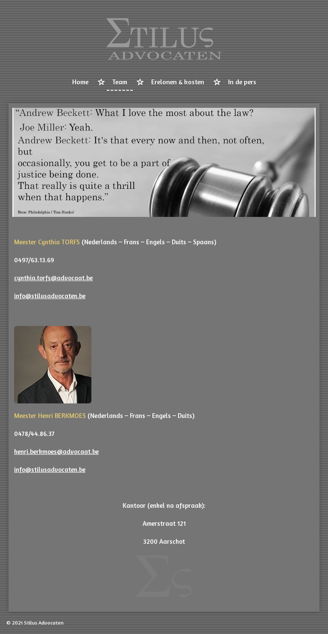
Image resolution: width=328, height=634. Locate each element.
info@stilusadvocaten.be (49, 296)
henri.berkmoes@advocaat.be (56, 451)
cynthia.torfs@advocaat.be (53, 278)
